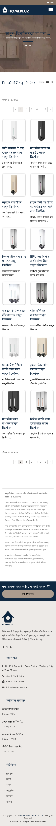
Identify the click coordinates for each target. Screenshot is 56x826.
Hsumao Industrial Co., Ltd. (32, 816)
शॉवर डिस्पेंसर (28, 559)
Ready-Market (39, 822)
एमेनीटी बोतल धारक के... (12, 746)
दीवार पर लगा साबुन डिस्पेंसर (14, 559)
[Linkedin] (11, 647)
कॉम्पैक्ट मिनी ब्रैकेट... (11, 709)
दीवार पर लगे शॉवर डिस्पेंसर (23, 555)
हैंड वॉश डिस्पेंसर (38, 559)
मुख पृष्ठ (9, 773)
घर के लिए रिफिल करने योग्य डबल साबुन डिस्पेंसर (12, 369)
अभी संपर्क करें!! (28, 594)
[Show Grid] (47, 82)
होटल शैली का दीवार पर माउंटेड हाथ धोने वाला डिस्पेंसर (41, 206)
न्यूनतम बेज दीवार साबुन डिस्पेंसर (12, 204)
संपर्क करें (8, 566)
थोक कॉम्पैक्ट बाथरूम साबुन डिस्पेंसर (38, 314)
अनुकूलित (10, 790)
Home (28, 46)
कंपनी (8, 779)
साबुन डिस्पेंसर (36, 555)
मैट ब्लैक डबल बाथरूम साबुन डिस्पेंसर (10, 423)
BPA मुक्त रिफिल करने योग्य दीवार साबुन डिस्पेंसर (40, 260)
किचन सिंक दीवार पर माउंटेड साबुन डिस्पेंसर (14, 260)
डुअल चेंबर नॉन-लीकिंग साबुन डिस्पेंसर (39, 369)
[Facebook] (3, 647)
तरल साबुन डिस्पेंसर (11, 562)
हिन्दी (52, 3)
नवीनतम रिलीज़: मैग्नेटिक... (13, 734)
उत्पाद (8, 785)
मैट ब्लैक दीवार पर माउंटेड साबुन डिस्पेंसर (40, 152)
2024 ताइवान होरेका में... (12, 721)
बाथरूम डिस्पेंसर (23, 562)
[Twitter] (7, 647)
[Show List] (52, 82)
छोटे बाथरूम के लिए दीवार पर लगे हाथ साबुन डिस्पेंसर (13, 152)
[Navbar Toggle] (50, 9)
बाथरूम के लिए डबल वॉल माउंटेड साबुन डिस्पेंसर (13, 314)
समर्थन (9, 802)
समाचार (9, 796)
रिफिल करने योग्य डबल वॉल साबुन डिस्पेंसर (40, 423)
